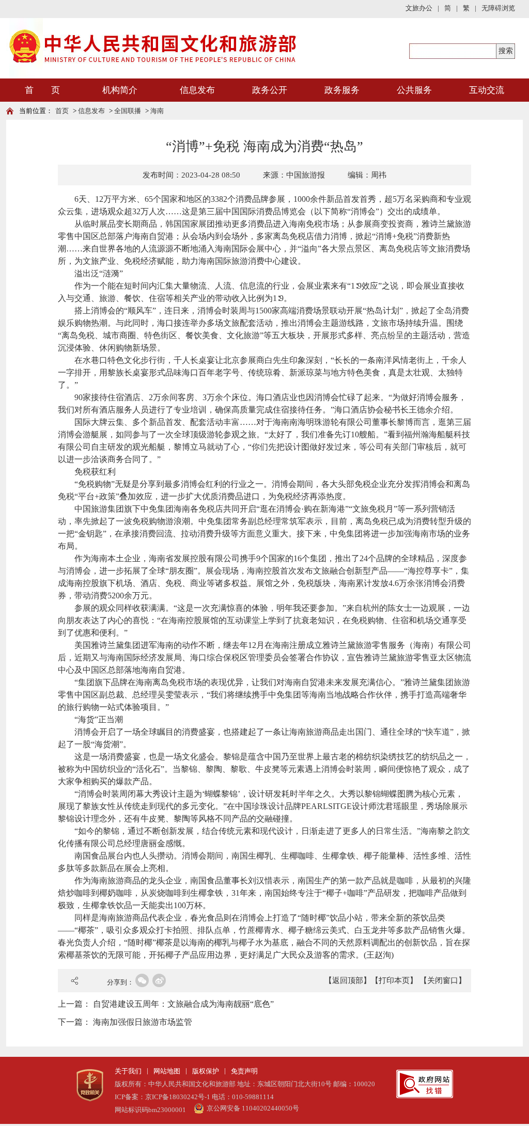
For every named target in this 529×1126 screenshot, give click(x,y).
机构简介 (119, 90)
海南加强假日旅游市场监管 (142, 1022)
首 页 (42, 90)
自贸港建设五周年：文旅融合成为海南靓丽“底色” (183, 1004)
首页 (62, 111)
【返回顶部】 (347, 980)
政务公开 (269, 90)
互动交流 (486, 90)
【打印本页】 (394, 980)
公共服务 (414, 90)
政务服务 (342, 90)
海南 (157, 111)
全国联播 (127, 111)
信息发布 (197, 90)
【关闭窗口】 (442, 980)
